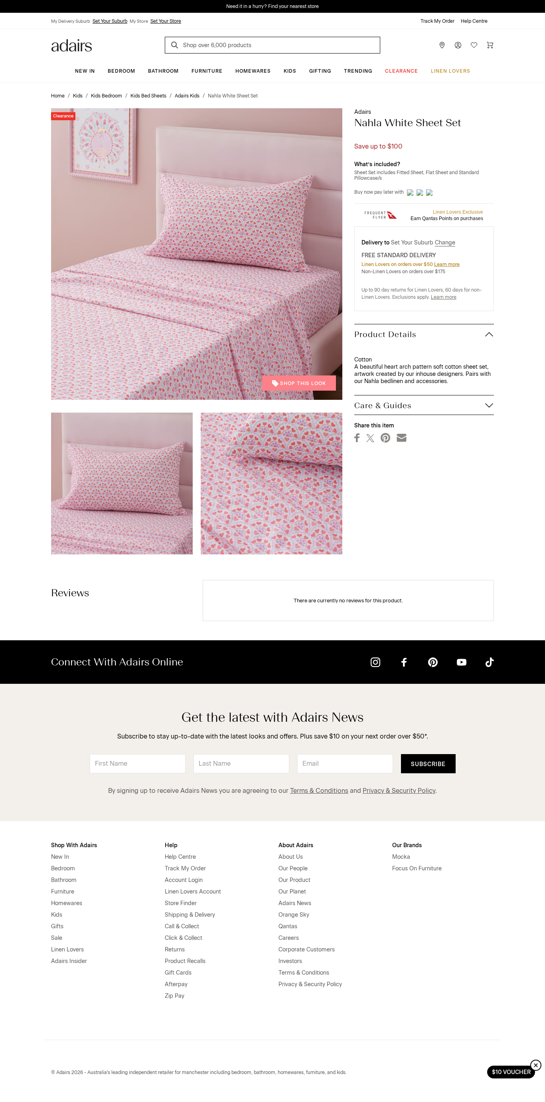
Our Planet (292, 891)
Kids (290, 71)
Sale (56, 938)
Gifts (57, 926)
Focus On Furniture (417, 868)
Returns (175, 949)
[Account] (458, 45)
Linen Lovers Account (193, 891)
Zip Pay (174, 996)
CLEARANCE (401, 71)
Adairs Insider (69, 961)
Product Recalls (185, 961)
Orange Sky (293, 914)
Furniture (207, 71)
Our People (293, 868)
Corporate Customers (306, 949)
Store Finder (181, 903)
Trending (358, 71)
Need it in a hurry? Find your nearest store (6, 6)
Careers (288, 938)
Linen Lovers (450, 71)
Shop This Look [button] (303, 383)
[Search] (176, 46)
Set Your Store (165, 21)
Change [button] (445, 242)
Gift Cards (178, 972)
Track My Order (437, 21)
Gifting (320, 71)
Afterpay (176, 984)
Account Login (184, 880)
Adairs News (294, 903)
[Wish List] (474, 45)
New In (85, 71)
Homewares (253, 71)
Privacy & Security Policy (399, 790)
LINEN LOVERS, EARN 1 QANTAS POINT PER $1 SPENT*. (278, 6)
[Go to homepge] (71, 44)
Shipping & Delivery (190, 914)
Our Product (294, 880)
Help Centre (474, 21)
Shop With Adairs (74, 845)
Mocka (401, 857)
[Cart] (490, 45)
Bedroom (121, 71)
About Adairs (295, 845)
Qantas (287, 926)
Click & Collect (183, 938)
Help (171, 845)
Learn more (447, 264)
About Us (290, 857)
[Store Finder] (442, 45)
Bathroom (163, 71)
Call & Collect (182, 926)
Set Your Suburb (110, 21)
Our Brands (407, 845)
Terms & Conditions (319, 790)
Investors (290, 961)
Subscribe (428, 764)
